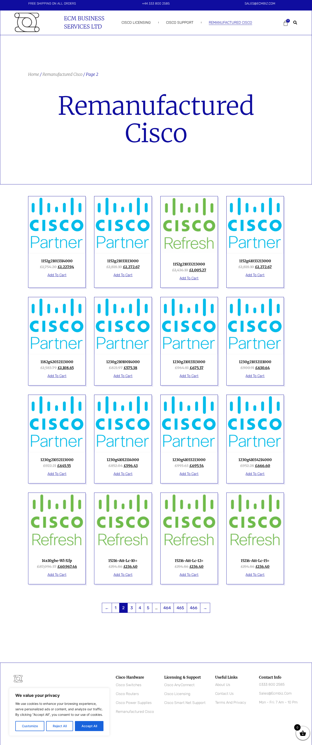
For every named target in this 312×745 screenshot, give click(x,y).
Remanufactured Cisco (230, 22)
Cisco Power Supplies (134, 702)
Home (33, 74)
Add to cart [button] (57, 275)
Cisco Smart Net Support (185, 702)
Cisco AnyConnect (179, 685)
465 (180, 607)
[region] (59, 712)
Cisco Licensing (136, 22)
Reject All (60, 726)
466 (193, 607)
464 (167, 607)
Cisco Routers (127, 694)
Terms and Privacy (230, 702)
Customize (30, 726)
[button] (295, 22)
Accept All (89, 726)
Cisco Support (179, 22)
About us (222, 684)
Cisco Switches (128, 685)
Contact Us (224, 693)
